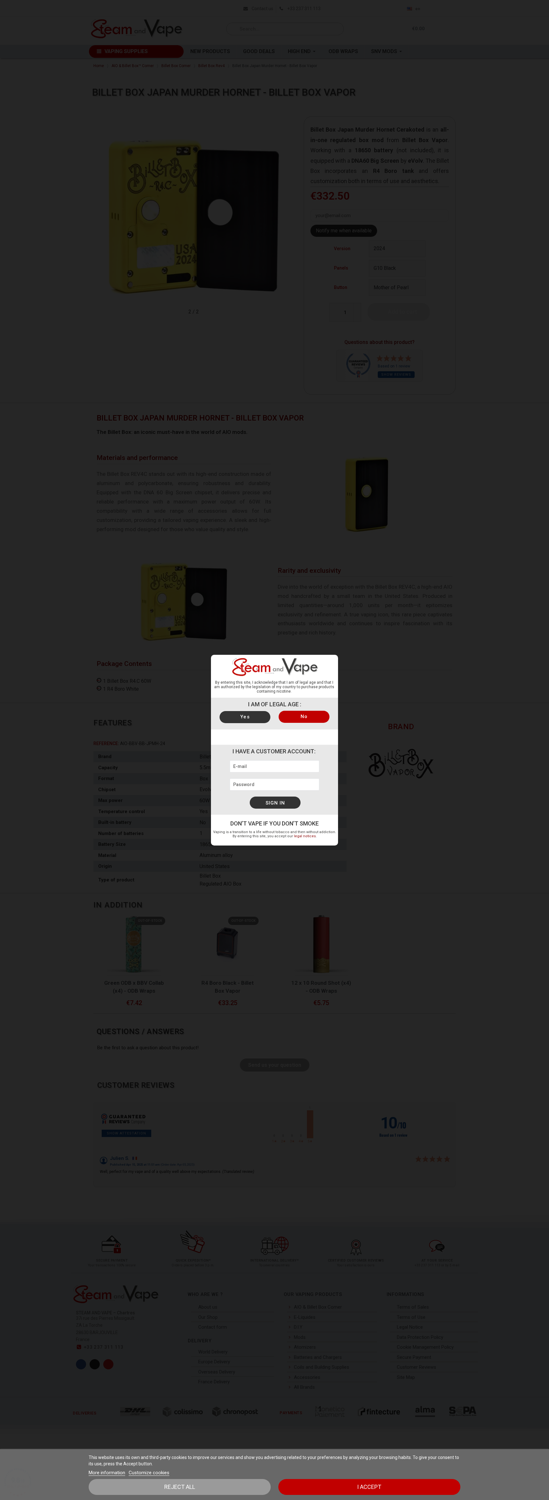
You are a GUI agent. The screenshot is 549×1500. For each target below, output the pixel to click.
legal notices (305, 836)
